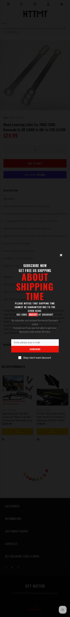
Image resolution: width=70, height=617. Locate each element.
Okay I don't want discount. (37, 357)
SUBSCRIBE (35, 349)
